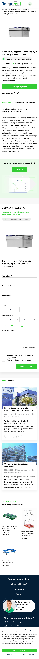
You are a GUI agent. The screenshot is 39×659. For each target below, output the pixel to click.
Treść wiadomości (8, 330)
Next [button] (35, 31)
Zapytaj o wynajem (19, 86)
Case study (11, 380)
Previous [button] (4, 31)
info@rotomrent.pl (17, 607)
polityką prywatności (26, 355)
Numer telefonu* (8, 286)
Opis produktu (7, 102)
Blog (4, 380)
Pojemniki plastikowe (14, 10)
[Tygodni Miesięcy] (29, 320)
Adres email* (7, 296)
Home (4, 10)
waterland (10, 436)
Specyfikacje (19, 102)
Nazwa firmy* (7, 276)
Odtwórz (19, 169)
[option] (19, 31)
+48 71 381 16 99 (16, 610)
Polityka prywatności (30, 630)
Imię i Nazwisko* (8, 266)
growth (19, 436)
